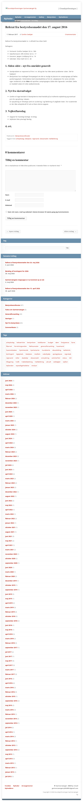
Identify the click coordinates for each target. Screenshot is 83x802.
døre (57, 342)
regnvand (35, 139)
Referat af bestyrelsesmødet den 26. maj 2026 (22, 262)
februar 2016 (10, 692)
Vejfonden (10, 366)
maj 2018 (8, 630)
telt (70, 358)
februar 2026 (10, 398)
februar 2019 (10, 612)
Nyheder (18, 17)
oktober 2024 (10, 430)
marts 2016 (9, 687)
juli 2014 (8, 727)
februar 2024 (10, 452)
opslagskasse (57, 354)
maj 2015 (8, 705)
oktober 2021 (10, 527)
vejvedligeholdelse (22, 366)
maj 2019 (8, 599)
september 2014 (11, 723)
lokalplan (28, 139)
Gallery (41, 17)
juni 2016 (8, 679)
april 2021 (9, 545)
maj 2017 (8, 661)
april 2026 (9, 390)
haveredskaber (11, 350)
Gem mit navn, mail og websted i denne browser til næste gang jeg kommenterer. (38, 212)
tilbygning (9, 362)
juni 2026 (8, 381)
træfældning (53, 139)
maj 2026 (8, 385)
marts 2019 (9, 607)
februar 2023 (10, 483)
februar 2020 (10, 576)
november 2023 (11, 461)
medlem (37, 354)
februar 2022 (10, 518)
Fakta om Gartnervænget (14, 310)
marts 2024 (9, 447)
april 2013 (9, 759)
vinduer (34, 366)
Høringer (8, 318)
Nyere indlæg (13, 231)
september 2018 (11, 621)
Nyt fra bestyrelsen (12, 323)
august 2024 (9, 434)
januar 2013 (9, 772)
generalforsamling (47, 346)
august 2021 (9, 532)
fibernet (9, 346)
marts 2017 (9, 670)
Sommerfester (10, 327)
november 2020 (11, 554)
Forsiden (8, 786)
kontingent (10, 354)
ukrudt (48, 362)
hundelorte (46, 350)
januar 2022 (9, 523)
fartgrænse (65, 342)
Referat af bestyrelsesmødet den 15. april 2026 (22, 288)
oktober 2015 (10, 696)
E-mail (7, 200)
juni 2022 (8, 501)
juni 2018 (8, 625)
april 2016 (9, 683)
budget (50, 342)
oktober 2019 (10, 585)
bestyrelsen (31, 342)
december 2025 (11, 403)
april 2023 (9, 474)
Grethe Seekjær (27, 34)
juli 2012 (8, 776)
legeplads (19, 354)
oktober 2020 (10, 558)
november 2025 (11, 407)
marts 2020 (9, 572)
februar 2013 (10, 768)
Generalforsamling (12, 314)
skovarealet (44, 139)
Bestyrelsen (51, 17)
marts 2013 (9, 763)
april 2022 (9, 510)
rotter (17, 358)
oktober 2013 (10, 745)
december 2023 (11, 456)
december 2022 (11, 492)
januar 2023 (9, 487)
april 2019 (9, 603)
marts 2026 (9, 394)
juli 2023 (8, 465)
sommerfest (56, 358)
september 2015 (11, 701)
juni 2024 (8, 438)
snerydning (45, 358)
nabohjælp (46, 354)
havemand (60, 346)
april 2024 (9, 443)
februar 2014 (10, 741)
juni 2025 (8, 412)
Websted (8, 205)
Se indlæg (35, 21)
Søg (67, 248)
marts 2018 (9, 639)
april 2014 (9, 732)
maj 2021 (8, 541)
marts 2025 (9, 421)
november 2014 (11, 719)
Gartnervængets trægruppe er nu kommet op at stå (24, 280)
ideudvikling (56, 350)
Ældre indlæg (70, 231)
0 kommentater (63, 34)
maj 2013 (8, 754)
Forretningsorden (20, 346)
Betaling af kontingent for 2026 (16, 271)
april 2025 (9, 416)
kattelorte (66, 350)
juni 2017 (8, 656)
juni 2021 (8, 536)
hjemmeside (23, 350)
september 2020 (11, 563)
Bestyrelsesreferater (23, 21)
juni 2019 (8, 594)
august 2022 (9, 496)
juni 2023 (8, 470)
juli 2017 (8, 652)
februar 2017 (10, 674)
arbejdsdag (20, 139)
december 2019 (11, 581)
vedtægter (57, 362)
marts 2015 (9, 710)
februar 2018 (10, 643)
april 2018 (9, 634)
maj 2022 (8, 505)
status (64, 358)
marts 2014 (9, 736)
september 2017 (11, 648)
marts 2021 (9, 550)
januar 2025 (9, 425)
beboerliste (21, 342)
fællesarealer (34, 346)
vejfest (65, 362)
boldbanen (42, 342)
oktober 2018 (10, 616)
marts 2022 (9, 514)
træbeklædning (27, 362)
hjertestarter (35, 350)
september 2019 (11, 590)
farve (73, 342)
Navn (7, 195)
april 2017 (9, 665)
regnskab (67, 354)
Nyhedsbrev (63, 17)
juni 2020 (8, 567)
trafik (17, 362)
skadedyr (25, 358)
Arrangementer (30, 17)
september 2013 (11, 750)
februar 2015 (10, 714)
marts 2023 (9, 479)
